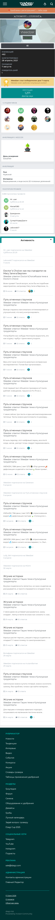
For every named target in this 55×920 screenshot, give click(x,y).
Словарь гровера (14, 772)
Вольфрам (8, 653)
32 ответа (20, 317)
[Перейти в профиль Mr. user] (21, 111)
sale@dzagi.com (13, 865)
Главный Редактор (15, 882)
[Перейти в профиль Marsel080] (6, 207)
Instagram (10, 849)
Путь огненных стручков (17, 299)
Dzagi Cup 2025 (13, 827)
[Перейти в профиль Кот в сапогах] (7, 119)
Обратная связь (12, 903)
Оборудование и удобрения (20, 803)
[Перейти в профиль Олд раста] (34, 119)
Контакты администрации (18, 877)
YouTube (9, 844)
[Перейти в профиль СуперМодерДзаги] (6, 221)
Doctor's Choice (10, 279)
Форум (9, 794)
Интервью (11, 748)
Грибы (9, 813)
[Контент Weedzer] (27, 45)
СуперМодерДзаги (18, 220)
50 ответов (22, 594)
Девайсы (10, 808)
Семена (9, 798)
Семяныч (29, 482)
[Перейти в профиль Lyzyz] (7, 127)
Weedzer (28, 250)
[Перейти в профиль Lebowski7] (48, 111)
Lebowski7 (14, 228)
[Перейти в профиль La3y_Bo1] (48, 119)
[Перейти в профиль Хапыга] (34, 127)
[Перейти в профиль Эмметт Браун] (7, 111)
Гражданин (15, 213)
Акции (9, 767)
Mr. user (13, 199)
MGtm (28, 566)
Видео (9, 753)
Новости (10, 739)
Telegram (10, 839)
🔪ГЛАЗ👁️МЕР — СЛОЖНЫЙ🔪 (27, 16)
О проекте (10, 899)
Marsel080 (14, 206)
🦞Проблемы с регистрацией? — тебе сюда (27, 10)
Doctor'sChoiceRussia (31, 276)
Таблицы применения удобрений (22, 777)
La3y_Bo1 (7, 555)
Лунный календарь (15, 817)
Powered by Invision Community (19, 914)
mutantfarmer (31, 663)
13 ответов (21, 291)
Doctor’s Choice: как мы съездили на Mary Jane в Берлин (24, 272)
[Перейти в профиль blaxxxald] (34, 111)
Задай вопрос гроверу (17, 822)
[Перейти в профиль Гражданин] (6, 214)
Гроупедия (11, 789)
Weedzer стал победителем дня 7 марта (30, 80)
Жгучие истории (13, 576)
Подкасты (10, 853)
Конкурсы (10, 762)
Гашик (24, 579)
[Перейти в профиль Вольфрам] (21, 127)
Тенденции (11, 743)
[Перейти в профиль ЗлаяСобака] (21, 119)
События (10, 758)
